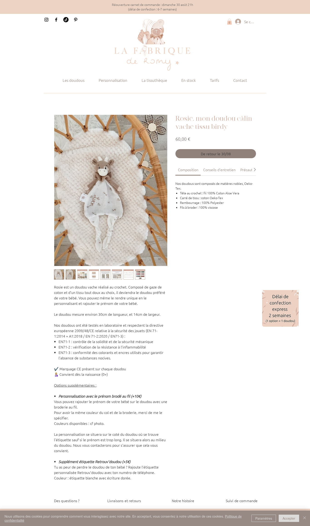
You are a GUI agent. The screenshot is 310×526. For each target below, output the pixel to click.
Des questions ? (66, 500)
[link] (188, 169)
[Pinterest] (75, 19)
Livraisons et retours (124, 500)
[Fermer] (304, 518)
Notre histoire (183, 500)
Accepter (289, 518)
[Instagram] (46, 19)
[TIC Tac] (66, 19)
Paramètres (263, 518)
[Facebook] (56, 19)
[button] (229, 22)
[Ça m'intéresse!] (280, 308)
